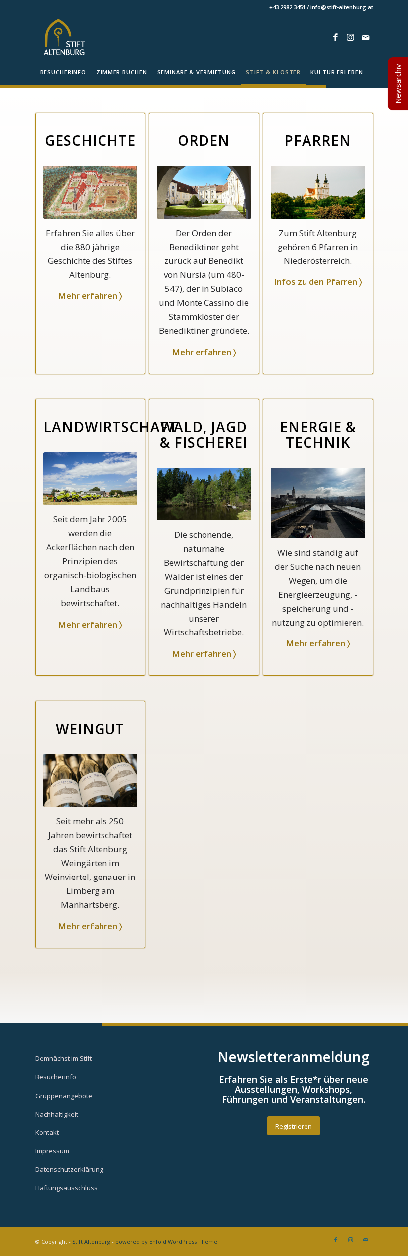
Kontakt (47, 1132)
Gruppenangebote (63, 1095)
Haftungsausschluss (66, 1187)
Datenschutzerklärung (69, 1169)
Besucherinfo (55, 1076)
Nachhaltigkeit (56, 1114)
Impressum (52, 1150)
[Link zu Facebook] (335, 37)
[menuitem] (63, 72)
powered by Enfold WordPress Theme (166, 1241)
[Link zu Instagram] (350, 37)
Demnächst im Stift (63, 1058)
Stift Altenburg (91, 1241)
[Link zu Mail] (365, 37)
